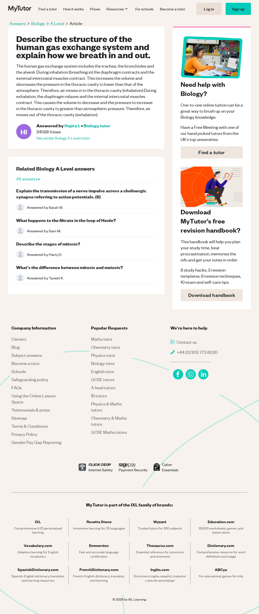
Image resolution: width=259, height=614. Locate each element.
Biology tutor (96, 125)
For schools (144, 8)
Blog (15, 347)
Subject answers (26, 355)
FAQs (16, 387)
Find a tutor (47, 8)
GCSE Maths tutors (109, 432)
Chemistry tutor (105, 347)
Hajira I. (72, 125)
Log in (209, 8)
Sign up (238, 8)
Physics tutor (103, 355)
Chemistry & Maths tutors (109, 421)
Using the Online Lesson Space (33, 398)
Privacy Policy (24, 434)
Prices (95, 8)
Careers (18, 339)
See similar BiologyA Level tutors (63, 137)
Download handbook (211, 295)
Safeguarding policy (29, 379)
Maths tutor (102, 339)
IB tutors (99, 395)
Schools (18, 371)
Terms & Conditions (29, 426)
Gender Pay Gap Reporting (36, 442)
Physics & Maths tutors (106, 407)
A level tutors (103, 387)
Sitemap (19, 418)
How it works (73, 8)
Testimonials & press (30, 410)
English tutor (102, 371)
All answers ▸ (28, 178)
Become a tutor (172, 8)
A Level (57, 23)
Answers (18, 23)
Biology (38, 23)
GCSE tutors (102, 379)
